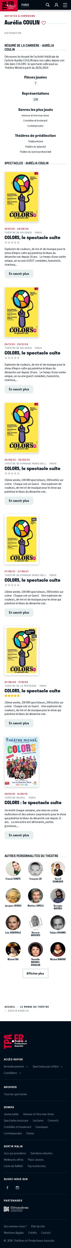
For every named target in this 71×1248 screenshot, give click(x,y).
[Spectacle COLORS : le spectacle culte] (22, 762)
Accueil (10, 1006)
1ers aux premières (15, 1153)
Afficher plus (35, 973)
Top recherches (36, 1166)
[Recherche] (47, 5)
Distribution (13, 33)
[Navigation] (65, 5)
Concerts (53, 1121)
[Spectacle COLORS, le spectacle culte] (22, 197)
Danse (30, 1133)
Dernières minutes (41, 1153)
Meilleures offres (13, 1160)
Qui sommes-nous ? (15, 1226)
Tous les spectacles (15, 1094)
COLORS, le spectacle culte (32, 237)
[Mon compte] (56, 5)
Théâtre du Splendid (35, 147)
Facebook (7, 1187)
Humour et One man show (35, 115)
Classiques (41, 1127)
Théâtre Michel (35, 141)
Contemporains (35, 126)
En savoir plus (19, 273)
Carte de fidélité (13, 1166)
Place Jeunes (36, 1160)
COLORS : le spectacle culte (33, 802)
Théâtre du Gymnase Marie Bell (35, 152)
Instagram (17, 1187)
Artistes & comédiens (20, 15)
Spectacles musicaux (16, 1121)
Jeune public (11, 1114)
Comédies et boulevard (35, 120)
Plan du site (38, 1226)
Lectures (38, 1121)
